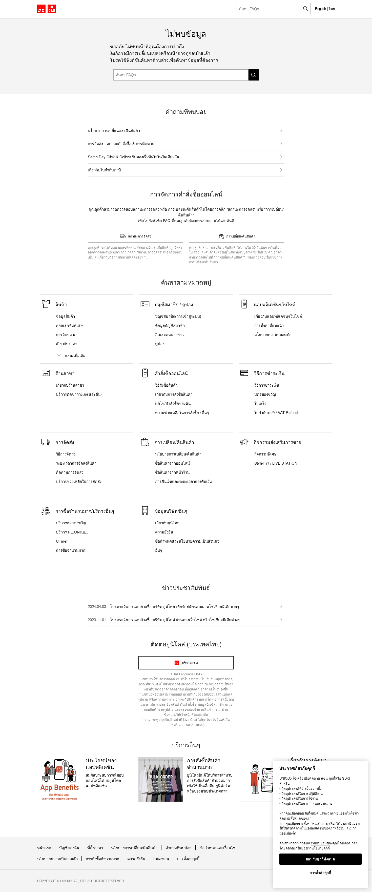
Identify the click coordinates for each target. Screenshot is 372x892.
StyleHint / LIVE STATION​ (275, 463)
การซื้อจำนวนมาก (70, 550)
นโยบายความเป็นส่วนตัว (57, 858)
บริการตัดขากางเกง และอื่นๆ (79, 394)
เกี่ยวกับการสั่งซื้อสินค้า (173, 394)
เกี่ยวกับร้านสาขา (70, 385)
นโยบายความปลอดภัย (273, 334)
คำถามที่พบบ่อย (179, 847)
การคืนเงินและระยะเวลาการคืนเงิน (183, 481)
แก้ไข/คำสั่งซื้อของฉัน (173, 403)
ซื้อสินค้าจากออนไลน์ (172, 463)
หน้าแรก (44, 847)
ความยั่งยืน (164, 531)
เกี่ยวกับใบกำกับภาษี (104, 169)
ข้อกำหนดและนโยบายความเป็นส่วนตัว (187, 541)
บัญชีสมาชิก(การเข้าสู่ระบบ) (178, 316)
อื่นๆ (158, 550)
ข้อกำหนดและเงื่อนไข (218, 847)
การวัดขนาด (66, 334)
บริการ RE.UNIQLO (72, 531)
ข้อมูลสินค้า (65, 316)
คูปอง (159, 343)
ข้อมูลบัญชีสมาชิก (170, 325)
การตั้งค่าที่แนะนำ (269, 325)
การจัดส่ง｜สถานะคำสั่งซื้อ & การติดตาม (121, 143)
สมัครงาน (161, 858)
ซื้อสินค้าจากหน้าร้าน (172, 472)
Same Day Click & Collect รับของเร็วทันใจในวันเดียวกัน (133, 156)
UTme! (61, 541)
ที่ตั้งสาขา (95, 847)
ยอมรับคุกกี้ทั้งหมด (320, 859)
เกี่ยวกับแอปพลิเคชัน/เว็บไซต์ (278, 316)
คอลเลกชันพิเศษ (69, 325)
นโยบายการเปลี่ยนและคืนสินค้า (114, 130)
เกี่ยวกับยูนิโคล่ (167, 522)
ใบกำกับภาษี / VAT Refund (276, 412)
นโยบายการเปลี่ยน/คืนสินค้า (178, 454)
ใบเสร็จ (260, 403)
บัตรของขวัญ (265, 394)
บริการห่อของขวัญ (71, 522)
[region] (320, 824)
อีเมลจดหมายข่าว (169, 334)
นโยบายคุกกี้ (321, 848)
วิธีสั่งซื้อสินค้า (166, 385)
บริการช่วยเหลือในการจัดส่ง (78, 481)
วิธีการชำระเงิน (266, 385)
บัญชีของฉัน (69, 847)
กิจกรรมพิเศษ (265, 454)
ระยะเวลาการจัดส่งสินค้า (76, 463)
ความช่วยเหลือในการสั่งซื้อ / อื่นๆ (182, 412)
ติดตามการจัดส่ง (69, 472)
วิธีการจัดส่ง (65, 454)
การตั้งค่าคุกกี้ (188, 859)
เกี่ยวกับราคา (66, 343)
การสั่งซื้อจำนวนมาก (102, 858)
